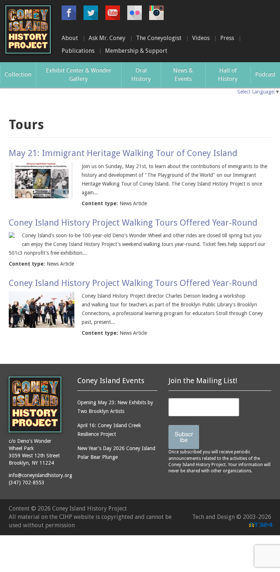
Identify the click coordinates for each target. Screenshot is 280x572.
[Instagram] (156, 12)
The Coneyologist (159, 38)
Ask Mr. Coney (107, 38)
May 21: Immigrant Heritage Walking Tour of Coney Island (123, 153)
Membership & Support (136, 50)
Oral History (141, 74)
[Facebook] (69, 12)
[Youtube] (112, 12)
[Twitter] (90, 12)
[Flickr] (134, 12)
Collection (18, 74)
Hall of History (228, 74)
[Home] (28, 29)
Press (227, 38)
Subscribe (184, 437)
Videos (201, 38)
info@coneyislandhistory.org (40, 475)
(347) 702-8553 (26, 482)
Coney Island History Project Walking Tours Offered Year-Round (133, 223)
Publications (78, 50)
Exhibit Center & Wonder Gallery (79, 74)
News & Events (183, 74)
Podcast (265, 74)
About (70, 38)
